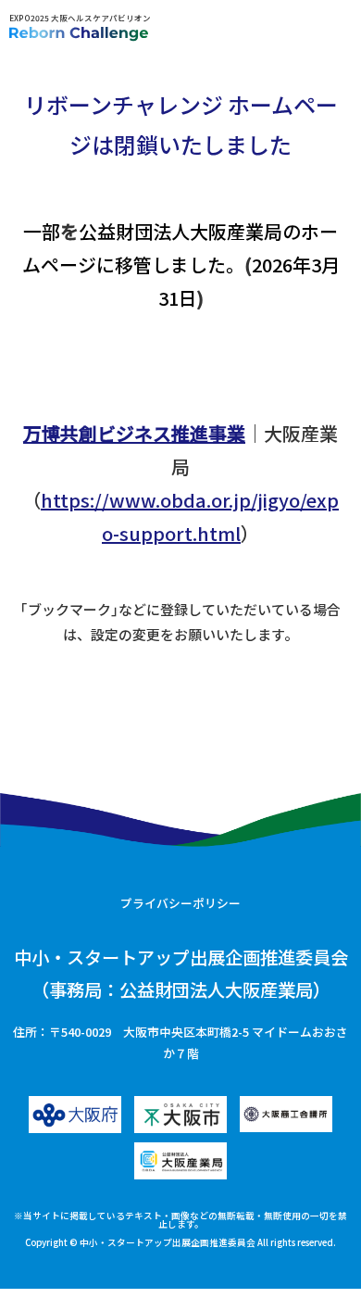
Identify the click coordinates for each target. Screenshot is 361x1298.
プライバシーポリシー (180, 903)
